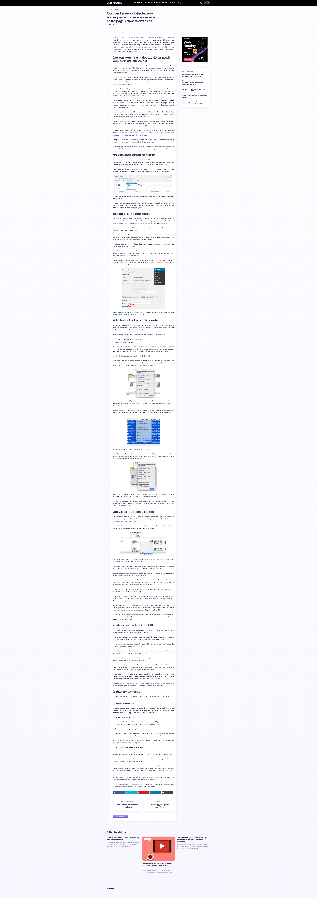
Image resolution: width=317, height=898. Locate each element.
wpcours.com (156, 892)
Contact (165, 892)
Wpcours (110, 888)
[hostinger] (195, 49)
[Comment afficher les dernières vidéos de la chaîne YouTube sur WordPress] (158, 849)
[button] (201, 3)
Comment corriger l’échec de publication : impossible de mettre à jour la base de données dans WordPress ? (194, 82)
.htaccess (120, 223)
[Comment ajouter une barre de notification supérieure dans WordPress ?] (127, 804)
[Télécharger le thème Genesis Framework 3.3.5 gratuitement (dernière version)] (159, 804)
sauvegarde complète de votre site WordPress (130, 135)
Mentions (162, 892)
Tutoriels (111, 24)
